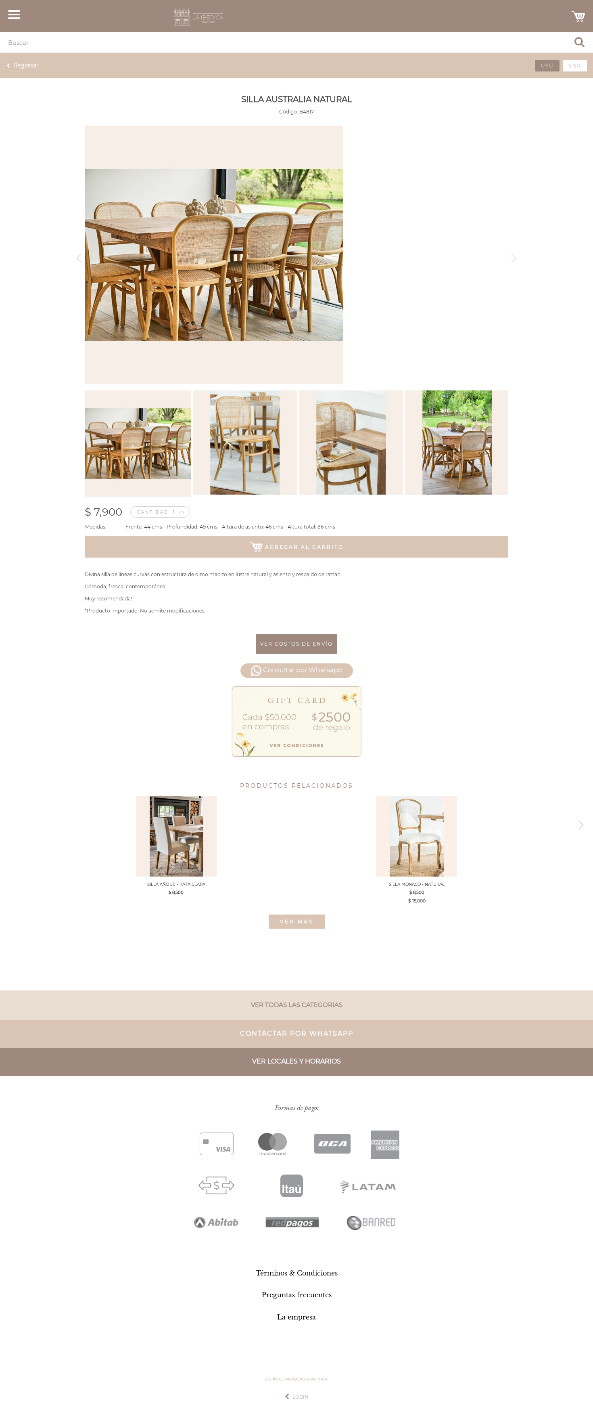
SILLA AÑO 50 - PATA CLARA (176, 884)
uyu (547, 66)
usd (575, 66)
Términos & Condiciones (297, 1273)
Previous (77, 255)
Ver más (296, 922)
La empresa (296, 1317)
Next (515, 255)
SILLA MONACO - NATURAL (417, 884)
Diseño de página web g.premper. (296, 1379)
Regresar (26, 65)
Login (300, 1397)
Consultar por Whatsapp (302, 670)
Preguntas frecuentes (297, 1295)
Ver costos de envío (296, 644)
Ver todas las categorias (296, 1005)
